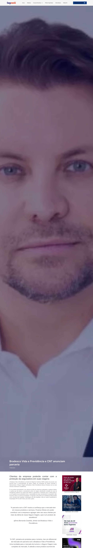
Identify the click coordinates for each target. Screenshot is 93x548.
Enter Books (58, 2)
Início (23, 2)
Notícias (29, 2)
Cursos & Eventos (37, 2)
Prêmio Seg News (49, 2)
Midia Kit (65, 2)
